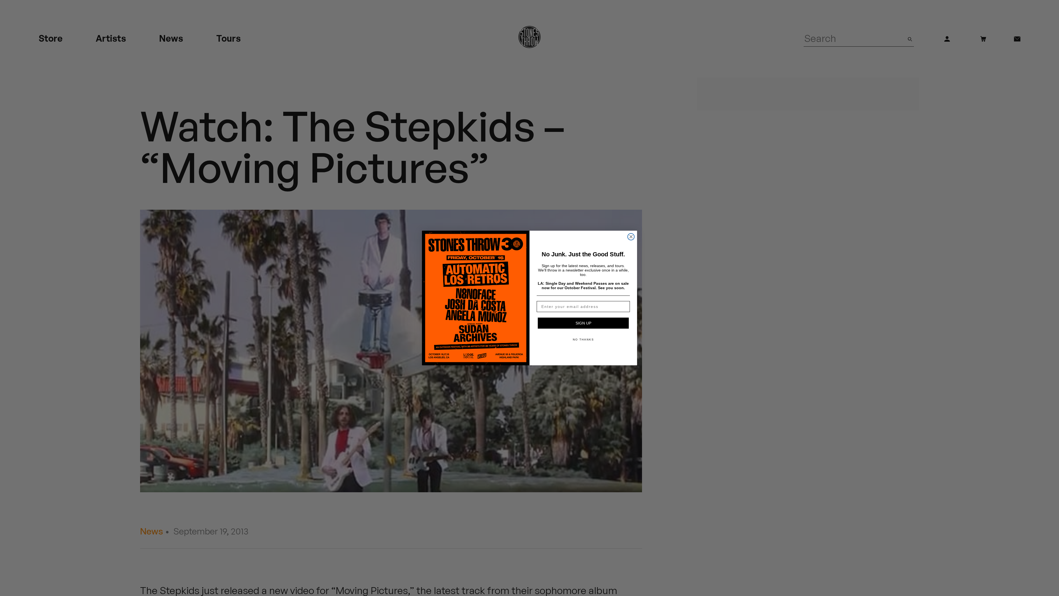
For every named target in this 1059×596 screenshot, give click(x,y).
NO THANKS (583, 339)
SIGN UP (583, 323)
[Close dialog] (631, 236)
